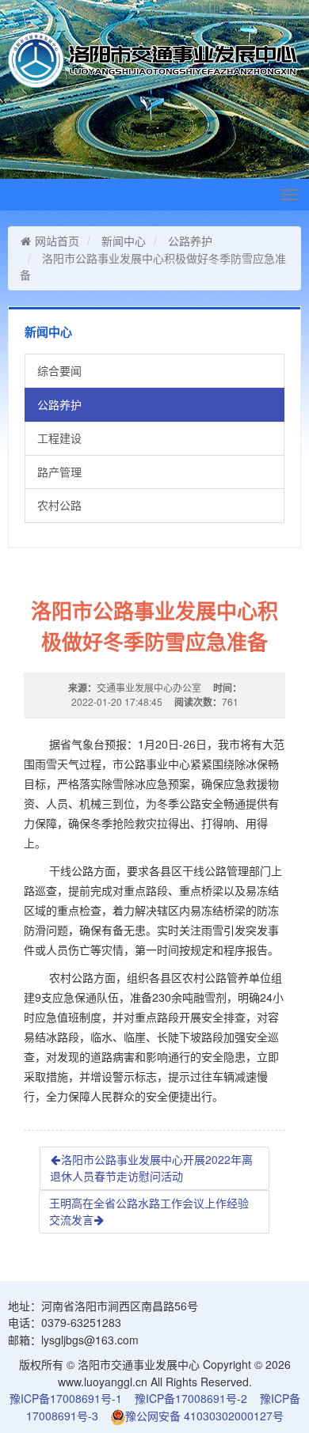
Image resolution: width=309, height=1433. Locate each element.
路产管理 (59, 472)
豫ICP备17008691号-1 (66, 1398)
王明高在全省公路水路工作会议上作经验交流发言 (149, 1211)
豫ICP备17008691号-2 (191, 1398)
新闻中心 (123, 240)
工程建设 (59, 437)
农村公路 (59, 505)
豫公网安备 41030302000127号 (204, 1416)
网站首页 (57, 240)
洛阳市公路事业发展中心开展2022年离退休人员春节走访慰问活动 (151, 1168)
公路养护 (190, 240)
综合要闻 (59, 370)
